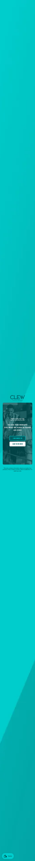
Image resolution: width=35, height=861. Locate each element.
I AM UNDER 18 (17, 438)
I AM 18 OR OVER (17, 444)
